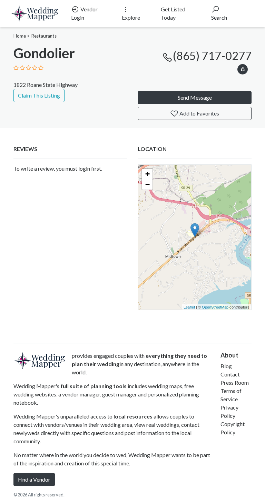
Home (19, 36)
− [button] (147, 184)
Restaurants (44, 36)
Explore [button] (131, 17)
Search (219, 17)
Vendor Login (84, 13)
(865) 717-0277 (212, 55)
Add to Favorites (198, 113)
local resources (133, 416)
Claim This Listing (39, 95)
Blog (226, 366)
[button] (242, 68)
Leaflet (189, 307)
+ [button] (147, 174)
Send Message (195, 97)
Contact (230, 374)
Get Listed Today (173, 13)
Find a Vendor (34, 479)
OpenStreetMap (215, 307)
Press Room (234, 382)
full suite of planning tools (93, 386)
